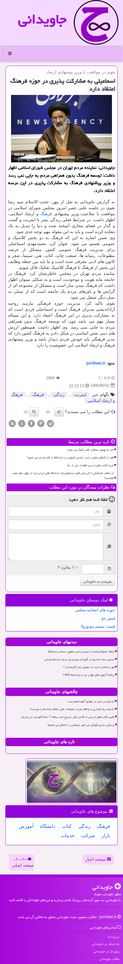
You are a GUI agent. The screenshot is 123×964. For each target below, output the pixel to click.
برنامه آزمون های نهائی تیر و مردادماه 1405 (88, 675)
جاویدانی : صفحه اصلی (21, 862)
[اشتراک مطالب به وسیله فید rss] (12, 423)
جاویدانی (42, 19)
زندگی (58, 394)
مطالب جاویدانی (109, 959)
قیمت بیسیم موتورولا (98, 626)
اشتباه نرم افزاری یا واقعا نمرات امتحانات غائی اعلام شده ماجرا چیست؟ (72, 709)
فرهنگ (46, 214)
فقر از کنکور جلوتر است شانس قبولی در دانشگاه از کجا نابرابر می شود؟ (70, 458)
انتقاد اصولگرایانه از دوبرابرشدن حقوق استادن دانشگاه (81, 652)
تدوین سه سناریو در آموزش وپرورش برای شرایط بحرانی (79, 659)
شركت (88, 835)
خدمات (68, 835)
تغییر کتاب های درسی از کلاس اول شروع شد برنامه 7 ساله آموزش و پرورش (68, 717)
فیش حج (108, 618)
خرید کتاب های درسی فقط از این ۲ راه (90, 465)
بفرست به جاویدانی (97, 581)
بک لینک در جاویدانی (105, 944)
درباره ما (113, 937)
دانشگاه (47, 826)
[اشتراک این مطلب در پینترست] (41, 423)
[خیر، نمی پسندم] (34, 411)
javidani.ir (95, 363)
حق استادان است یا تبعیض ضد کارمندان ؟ (89, 667)
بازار (106, 835)
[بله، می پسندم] (59, 411)
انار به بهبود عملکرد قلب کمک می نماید (90, 450)
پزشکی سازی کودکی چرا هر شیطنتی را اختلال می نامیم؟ (81, 725)
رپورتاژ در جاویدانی (106, 951)
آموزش (26, 826)
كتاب (67, 826)
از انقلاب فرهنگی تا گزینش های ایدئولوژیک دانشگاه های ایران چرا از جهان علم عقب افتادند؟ (63, 475)
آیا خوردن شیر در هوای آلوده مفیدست (91, 701)
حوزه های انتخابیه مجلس (95, 610)
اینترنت (80, 394)
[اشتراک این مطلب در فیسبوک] (31, 423)
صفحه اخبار (96, 859)
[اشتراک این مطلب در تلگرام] (50, 423)
